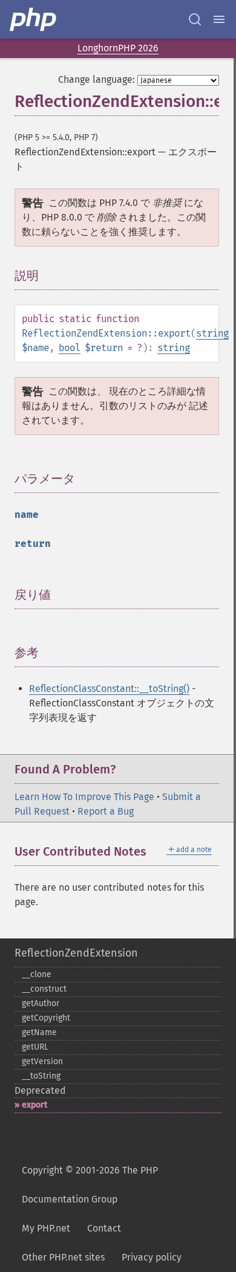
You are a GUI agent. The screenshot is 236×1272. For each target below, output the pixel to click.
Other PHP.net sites (63, 1257)
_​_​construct (44, 989)
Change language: (96, 79)
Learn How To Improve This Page (84, 796)
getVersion (42, 1061)
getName (39, 1032)
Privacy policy (152, 1257)
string (212, 333)
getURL (35, 1047)
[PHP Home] (34, 19)
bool (69, 348)
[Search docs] (195, 19)
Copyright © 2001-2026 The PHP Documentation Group (90, 1184)
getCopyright (46, 1018)
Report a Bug (105, 811)
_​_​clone (36, 974)
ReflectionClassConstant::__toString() (109, 688)
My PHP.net (46, 1228)
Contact (104, 1228)
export (34, 1105)
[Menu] (219, 19)
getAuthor (40, 1003)
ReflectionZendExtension (76, 953)
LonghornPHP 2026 (118, 48)
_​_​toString (41, 1076)
